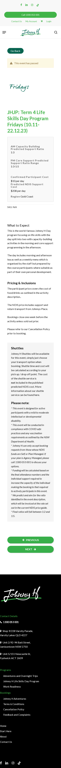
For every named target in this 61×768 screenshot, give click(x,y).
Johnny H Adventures (14, 698)
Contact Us (6, 741)
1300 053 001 (11, 622)
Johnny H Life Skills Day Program (21, 681)
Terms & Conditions (13, 704)
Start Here (5, 731)
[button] (4, 32)
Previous (32, 539)
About (3, 736)
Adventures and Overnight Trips (20, 675)
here (36, 394)
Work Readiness (12, 686)
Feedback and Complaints (16, 714)
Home (3, 725)
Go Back (15, 50)
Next (28, 549)
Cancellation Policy (39, 329)
